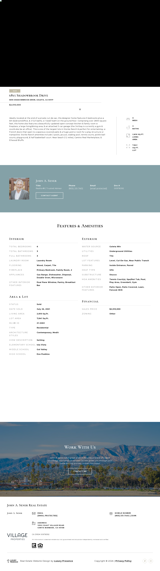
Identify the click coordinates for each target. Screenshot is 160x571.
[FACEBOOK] (145, 561)
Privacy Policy (123, 561)
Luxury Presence (63, 561)
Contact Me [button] (80, 471)
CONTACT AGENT (49, 196)
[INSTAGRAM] (151, 561)
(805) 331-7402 (76, 188)
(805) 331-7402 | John (125, 516)
